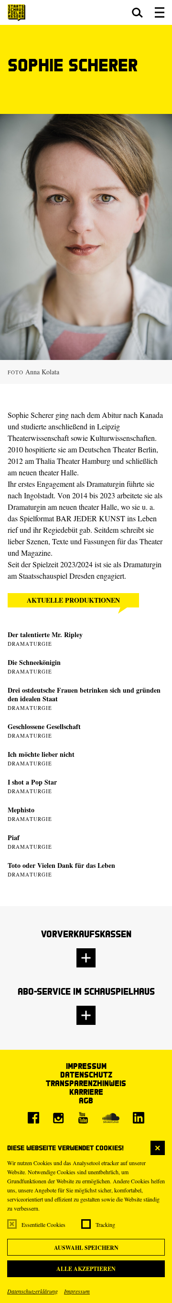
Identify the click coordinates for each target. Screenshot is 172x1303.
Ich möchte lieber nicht (41, 754)
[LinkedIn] (138, 1117)
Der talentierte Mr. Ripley (45, 634)
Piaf (14, 837)
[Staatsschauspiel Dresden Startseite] (16, 12)
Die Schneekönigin (34, 662)
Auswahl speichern (86, 1248)
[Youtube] (83, 1117)
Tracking (105, 1224)
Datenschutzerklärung (32, 1291)
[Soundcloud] (110, 1117)
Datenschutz (86, 1074)
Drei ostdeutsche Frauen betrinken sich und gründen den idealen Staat (84, 694)
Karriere (86, 1092)
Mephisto (21, 810)
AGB (86, 1100)
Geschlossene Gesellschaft (44, 726)
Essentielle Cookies (43, 1224)
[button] (137, 12)
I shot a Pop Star (32, 782)
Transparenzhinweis (86, 1083)
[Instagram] (58, 1117)
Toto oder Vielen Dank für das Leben (61, 865)
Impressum (77, 1291)
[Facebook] (33, 1117)
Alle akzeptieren (86, 1269)
